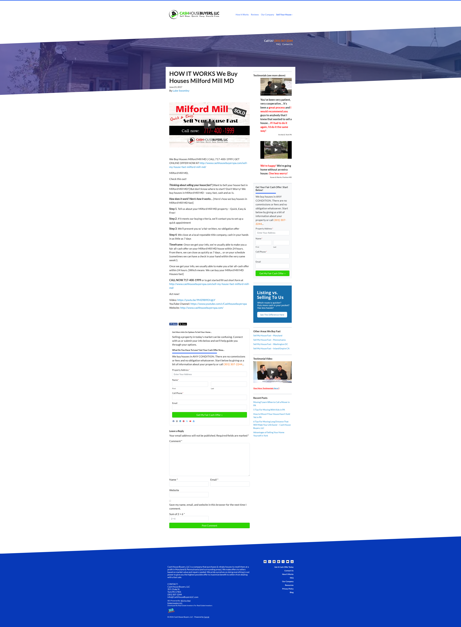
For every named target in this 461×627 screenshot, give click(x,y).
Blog (292, 592)
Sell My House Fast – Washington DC (270, 344)
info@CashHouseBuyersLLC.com (182, 597)
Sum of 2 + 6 (177, 514)
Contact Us (287, 44)
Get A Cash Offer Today (284, 567)
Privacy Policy (288, 589)
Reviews (255, 14)
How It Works (242, 14)
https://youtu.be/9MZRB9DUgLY (196, 299)
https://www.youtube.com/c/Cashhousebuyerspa (218, 303)
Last (212, 388)
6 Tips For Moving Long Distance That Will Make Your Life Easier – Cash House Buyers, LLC (272, 424)
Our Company (267, 14)
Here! (276, 388)
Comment (175, 441)
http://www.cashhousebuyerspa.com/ (201, 307)
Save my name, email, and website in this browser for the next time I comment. (207, 506)
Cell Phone (177, 393)
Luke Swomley (181, 90)
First (174, 388)
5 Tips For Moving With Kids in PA (269, 409)
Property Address (181, 370)
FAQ (278, 44)
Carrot (206, 617)
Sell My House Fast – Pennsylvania (269, 339)
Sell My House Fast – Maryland (267, 335)
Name (175, 380)
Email (174, 403)
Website (174, 490)
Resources (289, 585)
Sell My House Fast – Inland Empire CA (271, 348)
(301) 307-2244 (283, 40)
